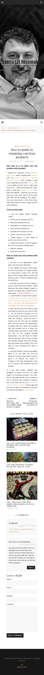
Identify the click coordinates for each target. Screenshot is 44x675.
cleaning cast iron (27, 190)
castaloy (30, 183)
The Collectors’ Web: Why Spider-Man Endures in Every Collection (20, 504)
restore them (29, 390)
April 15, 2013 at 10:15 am (27, 544)
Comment (10, 604)
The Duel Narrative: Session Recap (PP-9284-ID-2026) (20, 465)
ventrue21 (30, 161)
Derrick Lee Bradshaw (19, 541)
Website (10, 596)
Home (4, 128)
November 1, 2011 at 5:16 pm (26, 526)
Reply (31, 567)
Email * (9, 587)
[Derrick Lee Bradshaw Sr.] (22, 62)
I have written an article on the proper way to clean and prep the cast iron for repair (22, 300)
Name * (9, 579)
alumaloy (34, 175)
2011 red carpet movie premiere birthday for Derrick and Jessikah (21, 445)
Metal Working (13, 128)
